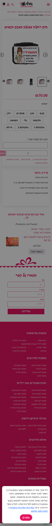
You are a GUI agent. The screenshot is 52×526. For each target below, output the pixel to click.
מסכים (26, 517)
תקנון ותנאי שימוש (39, 511)
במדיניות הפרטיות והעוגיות (22, 507)
